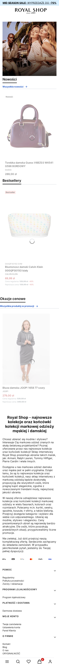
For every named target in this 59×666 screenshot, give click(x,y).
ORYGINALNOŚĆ (11, 653)
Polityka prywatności (13, 580)
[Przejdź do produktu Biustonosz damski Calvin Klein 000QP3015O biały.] (29, 225)
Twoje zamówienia (12, 624)
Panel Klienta (9, 630)
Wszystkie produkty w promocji (17, 306)
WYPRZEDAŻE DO (29, 2)
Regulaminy (8, 577)
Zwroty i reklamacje (13, 583)
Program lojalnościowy (14, 597)
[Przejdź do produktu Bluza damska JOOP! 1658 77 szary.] (26, 349)
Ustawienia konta (11, 627)
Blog (5, 647)
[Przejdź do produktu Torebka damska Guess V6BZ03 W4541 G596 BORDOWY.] (29, 127)
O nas (5, 650)
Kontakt (6, 644)
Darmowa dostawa (12, 610)
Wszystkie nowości (13, 86)
